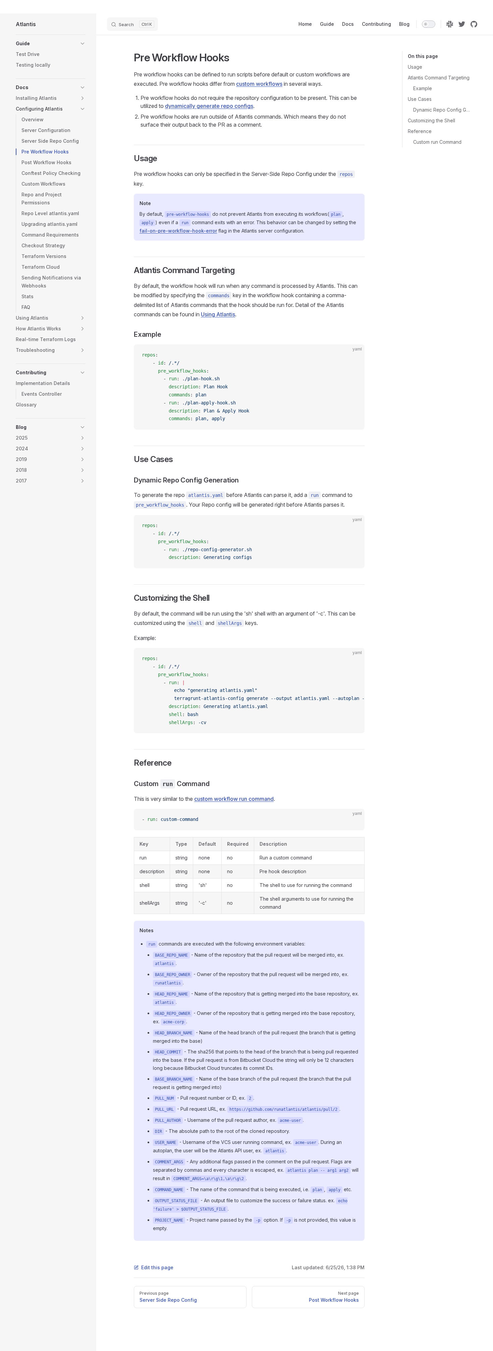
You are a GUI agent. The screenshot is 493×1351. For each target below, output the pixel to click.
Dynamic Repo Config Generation (442, 110)
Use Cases (420, 99)
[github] (474, 24)
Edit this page (157, 1267)
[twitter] (462, 24)
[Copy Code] (354, 355)
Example (422, 88)
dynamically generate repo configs (209, 106)
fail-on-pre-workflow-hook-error (178, 231)
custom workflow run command (234, 798)
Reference (420, 131)
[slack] (450, 24)
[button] (82, 43)
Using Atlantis (218, 314)
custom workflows (259, 83)
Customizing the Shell (431, 120)
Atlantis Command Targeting (439, 77)
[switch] (428, 24)
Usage (415, 67)
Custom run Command (437, 142)
